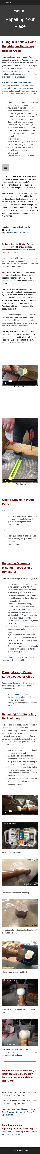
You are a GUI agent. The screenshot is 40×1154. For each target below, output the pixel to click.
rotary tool (13, 703)
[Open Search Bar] (35, 2)
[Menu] (5, 167)
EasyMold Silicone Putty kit (13, 660)
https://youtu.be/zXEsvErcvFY (15, 233)
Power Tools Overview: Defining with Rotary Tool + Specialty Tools (20, 1112)
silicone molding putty (16, 595)
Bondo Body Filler (18, 615)
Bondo (16, 621)
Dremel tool (6, 728)
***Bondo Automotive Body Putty (16, 83)
